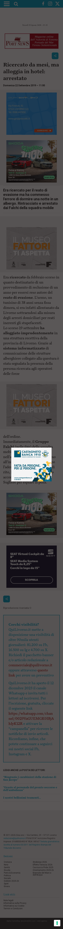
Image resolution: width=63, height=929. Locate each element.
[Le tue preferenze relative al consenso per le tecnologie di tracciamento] (57, 923)
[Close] (51, 447)
